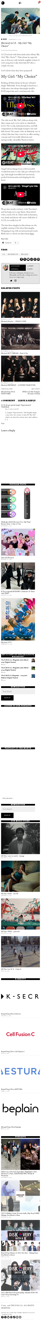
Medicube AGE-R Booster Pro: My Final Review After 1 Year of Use (16, 523)
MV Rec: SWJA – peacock (10, 931)
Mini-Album (24, 254)
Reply (3, 423)
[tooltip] (21, 259)
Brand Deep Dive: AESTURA (11, 1089)
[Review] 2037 (6, 642)
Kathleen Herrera (10, 50)
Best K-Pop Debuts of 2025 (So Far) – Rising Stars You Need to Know (19, 1254)
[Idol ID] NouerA (7, 558)
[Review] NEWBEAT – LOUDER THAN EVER (18, 385)
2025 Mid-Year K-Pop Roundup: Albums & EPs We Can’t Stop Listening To (19, 1294)
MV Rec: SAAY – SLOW (9, 894)
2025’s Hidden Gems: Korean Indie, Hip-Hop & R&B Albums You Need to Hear (20, 1214)
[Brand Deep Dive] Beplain (11, 1127)
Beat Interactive (13, 254)
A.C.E (3, 254)
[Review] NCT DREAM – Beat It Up (14, 353)
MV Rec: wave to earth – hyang (12, 856)
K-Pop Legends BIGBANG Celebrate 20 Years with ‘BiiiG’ (18, 592)
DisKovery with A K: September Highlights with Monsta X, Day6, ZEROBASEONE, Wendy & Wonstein (19, 1174)
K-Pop (4, 39)
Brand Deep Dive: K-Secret (11, 1014)
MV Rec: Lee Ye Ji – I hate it (11, 969)
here (32, 233)
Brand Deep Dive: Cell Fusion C (13, 1052)
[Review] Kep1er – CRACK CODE (13, 321)
